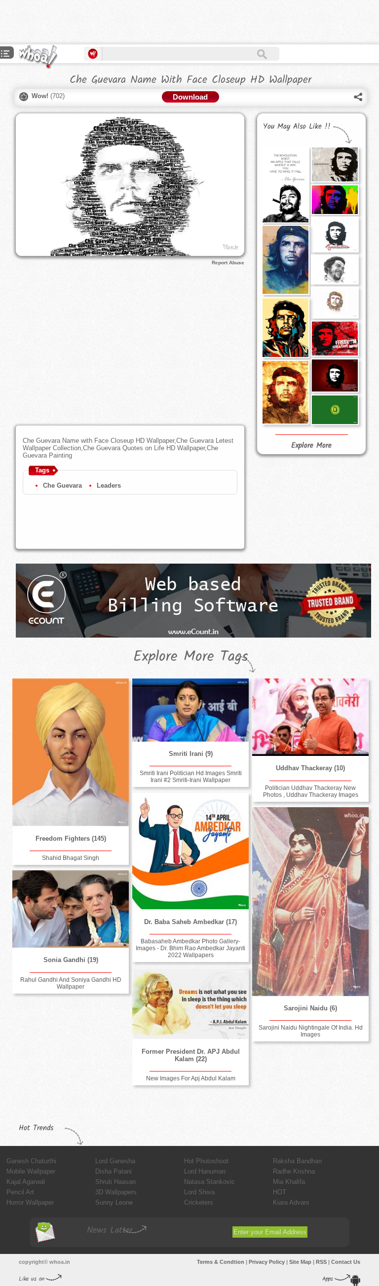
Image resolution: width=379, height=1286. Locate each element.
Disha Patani (113, 1171)
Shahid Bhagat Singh (70, 858)
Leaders (109, 485)
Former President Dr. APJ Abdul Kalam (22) (191, 1055)
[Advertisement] (115, 22)
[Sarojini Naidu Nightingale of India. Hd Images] (310, 901)
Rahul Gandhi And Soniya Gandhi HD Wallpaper (70, 983)
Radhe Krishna (294, 1171)
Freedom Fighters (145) (71, 838)
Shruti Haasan (115, 1181)
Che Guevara (62, 485)
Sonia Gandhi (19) (70, 960)
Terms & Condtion (220, 1262)
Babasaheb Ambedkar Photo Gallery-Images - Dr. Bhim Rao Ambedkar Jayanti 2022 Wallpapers (190, 948)
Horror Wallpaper (30, 1202)
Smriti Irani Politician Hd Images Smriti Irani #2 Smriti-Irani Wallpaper (191, 777)
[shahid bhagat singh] (70, 752)
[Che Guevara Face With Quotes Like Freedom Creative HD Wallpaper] (334, 339)
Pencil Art (20, 1192)
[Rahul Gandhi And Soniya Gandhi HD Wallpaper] (70, 909)
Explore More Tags (190, 657)
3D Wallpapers (116, 1192)
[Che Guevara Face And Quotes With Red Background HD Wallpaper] (334, 375)
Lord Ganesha (115, 1161)
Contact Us (345, 1262)
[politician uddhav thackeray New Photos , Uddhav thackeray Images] (310, 717)
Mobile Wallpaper (30, 1171)
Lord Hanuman (205, 1171)
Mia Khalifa (289, 1181)
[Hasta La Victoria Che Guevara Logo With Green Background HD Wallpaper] (334, 409)
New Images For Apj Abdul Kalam (190, 1078)
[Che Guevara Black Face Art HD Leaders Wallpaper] (334, 164)
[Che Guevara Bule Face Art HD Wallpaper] (285, 260)
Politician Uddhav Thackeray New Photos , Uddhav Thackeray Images (310, 791)
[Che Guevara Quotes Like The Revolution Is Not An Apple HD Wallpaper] (285, 184)
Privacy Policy (267, 1262)
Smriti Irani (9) (191, 753)
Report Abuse (228, 262)
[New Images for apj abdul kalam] (190, 1003)
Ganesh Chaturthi (31, 1161)
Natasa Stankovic (209, 1181)
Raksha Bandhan (297, 1161)
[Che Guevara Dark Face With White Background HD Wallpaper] (334, 234)
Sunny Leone (114, 1202)
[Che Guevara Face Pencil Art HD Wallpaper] (334, 269)
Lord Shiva (199, 1192)
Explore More (311, 446)
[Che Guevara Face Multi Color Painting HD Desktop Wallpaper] (334, 199)
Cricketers (198, 1202)
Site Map (300, 1262)
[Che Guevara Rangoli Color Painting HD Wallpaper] (334, 302)
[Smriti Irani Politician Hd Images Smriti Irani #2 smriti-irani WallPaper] (190, 710)
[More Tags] (5, 54)
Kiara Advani (291, 1202)
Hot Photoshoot (206, 1161)
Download (190, 97)
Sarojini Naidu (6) (310, 1008)
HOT (279, 1192)
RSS (321, 1262)
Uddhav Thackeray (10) (310, 768)
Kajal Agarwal (25, 1181)
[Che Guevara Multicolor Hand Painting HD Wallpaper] (285, 392)
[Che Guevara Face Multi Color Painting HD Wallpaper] (285, 327)
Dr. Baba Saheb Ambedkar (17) (190, 922)
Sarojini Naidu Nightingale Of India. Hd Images (311, 1031)
